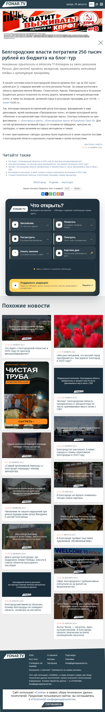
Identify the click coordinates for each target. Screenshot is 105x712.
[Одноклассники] (58, 194)
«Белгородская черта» (57, 120)
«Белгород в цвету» (32, 120)
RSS (31, 655)
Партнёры (70, 655)
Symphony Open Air (84, 120)
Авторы (51, 659)
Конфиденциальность (76, 663)
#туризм (53, 182)
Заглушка (52, 663)
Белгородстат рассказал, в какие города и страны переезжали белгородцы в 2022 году (47, 172)
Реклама (69, 659)
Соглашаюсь (54, 704)
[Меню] (101, 4)
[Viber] (62, 194)
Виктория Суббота (93, 144)
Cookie (40, 692)
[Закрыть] (100, 42)
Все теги (33, 659)
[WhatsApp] (50, 194)
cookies (53, 675)
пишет (6, 102)
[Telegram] (54, 194)
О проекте (52, 655)
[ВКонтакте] (43, 194)
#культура (67, 182)
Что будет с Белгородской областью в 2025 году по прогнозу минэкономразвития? (45, 161)
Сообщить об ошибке (35, 665)
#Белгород (39, 182)
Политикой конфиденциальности (53, 699)
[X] (46, 194)
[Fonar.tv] (14, 4)
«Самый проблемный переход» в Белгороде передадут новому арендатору (42, 175)
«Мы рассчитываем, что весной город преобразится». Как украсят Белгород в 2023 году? (48, 164)
